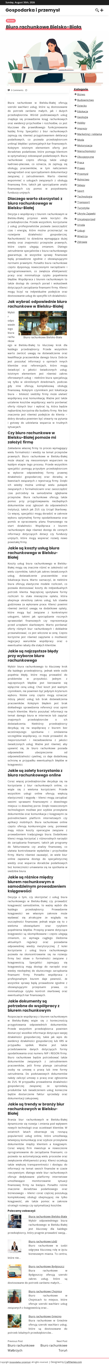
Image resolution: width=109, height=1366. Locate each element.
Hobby (81, 122)
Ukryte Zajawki (86, 213)
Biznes (10, 20)
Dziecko (82, 105)
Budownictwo (85, 100)
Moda (80, 139)
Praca (80, 162)
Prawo (81, 168)
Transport (83, 202)
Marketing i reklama (89, 134)
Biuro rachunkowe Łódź (43, 1241)
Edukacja (82, 111)
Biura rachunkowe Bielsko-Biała (48, 1216)
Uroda (81, 225)
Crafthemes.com (73, 1362)
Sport (80, 191)
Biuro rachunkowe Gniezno (45, 1316)
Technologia (84, 196)
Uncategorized (86, 219)
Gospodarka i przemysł (33, 10)
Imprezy (82, 128)
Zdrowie (82, 242)
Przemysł (82, 174)
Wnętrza (82, 236)
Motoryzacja (84, 145)
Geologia (82, 117)
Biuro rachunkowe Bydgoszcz (46, 1266)
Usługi (81, 230)
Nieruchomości (86, 151)
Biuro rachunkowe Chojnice (45, 1291)
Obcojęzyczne (85, 156)
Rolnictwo (83, 179)
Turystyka (83, 208)
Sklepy (81, 185)
